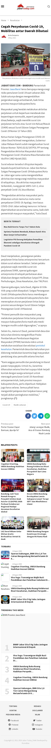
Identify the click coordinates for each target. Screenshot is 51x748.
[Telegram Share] (41, 416)
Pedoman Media (13, 714)
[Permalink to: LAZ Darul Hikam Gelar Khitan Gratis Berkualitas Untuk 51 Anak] (12, 522)
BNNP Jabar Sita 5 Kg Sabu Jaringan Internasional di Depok (28, 600)
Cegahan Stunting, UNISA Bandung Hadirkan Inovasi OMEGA (12, 466)
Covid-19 (6, 405)
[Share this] (28, 416)
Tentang (13, 706)
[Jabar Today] (25, 6)
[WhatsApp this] (47, 416)
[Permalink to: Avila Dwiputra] (4, 36)
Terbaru (6, 546)
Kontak (13, 710)
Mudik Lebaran (20, 405)
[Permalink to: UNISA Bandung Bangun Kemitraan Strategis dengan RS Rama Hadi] (38, 522)
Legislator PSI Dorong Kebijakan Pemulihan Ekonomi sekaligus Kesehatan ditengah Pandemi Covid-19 (23, 242)
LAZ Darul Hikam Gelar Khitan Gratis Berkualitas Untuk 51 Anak (11, 535)
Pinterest (15, 725)
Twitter (39, 720)
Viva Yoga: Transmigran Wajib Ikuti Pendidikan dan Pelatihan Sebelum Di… (30, 578)
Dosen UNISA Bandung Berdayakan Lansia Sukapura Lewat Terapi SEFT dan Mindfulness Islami (38, 499)
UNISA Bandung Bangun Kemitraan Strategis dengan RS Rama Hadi (38, 534)
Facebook (15, 720)
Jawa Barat (15, 89)
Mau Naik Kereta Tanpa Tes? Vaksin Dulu (22, 227)
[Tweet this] (34, 416)
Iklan (37, 714)
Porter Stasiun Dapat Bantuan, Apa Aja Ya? (10, 427)
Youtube (39, 729)
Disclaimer (37, 710)
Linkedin (15, 729)
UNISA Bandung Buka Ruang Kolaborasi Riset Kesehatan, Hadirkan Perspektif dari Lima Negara (38, 469)
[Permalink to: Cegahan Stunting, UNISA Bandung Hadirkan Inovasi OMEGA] (12, 455)
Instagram (39, 725)
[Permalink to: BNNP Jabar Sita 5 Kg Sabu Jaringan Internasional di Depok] (25, 627)
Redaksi (37, 706)
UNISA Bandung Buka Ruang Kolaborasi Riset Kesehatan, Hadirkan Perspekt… (30, 589)
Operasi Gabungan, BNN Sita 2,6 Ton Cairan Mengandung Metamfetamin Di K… (29, 556)
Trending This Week (12, 610)
